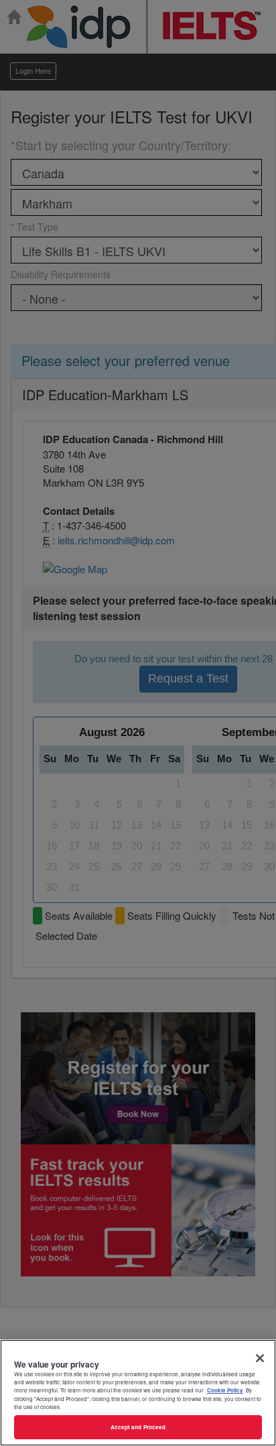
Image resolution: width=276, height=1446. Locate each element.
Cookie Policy (225, 1390)
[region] (138, 1392)
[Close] (260, 1358)
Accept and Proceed (138, 1427)
